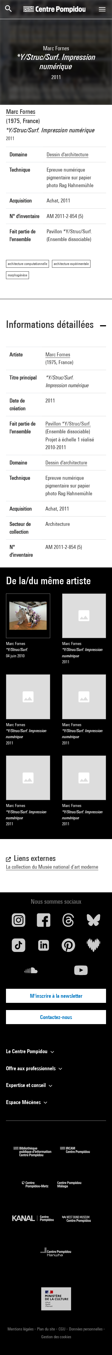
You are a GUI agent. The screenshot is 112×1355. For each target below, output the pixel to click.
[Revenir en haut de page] (98, 1341)
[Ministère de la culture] (56, 1298)
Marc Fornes (20, 111)
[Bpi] (36, 1155)
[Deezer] (93, 947)
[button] (56, 325)
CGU (62, 1329)
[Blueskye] (93, 922)
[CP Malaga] (73, 1189)
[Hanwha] (56, 1258)
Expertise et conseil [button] (26, 1085)
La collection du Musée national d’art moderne (52, 867)
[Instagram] (18, 922)
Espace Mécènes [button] (24, 1102)
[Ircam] (79, 1155)
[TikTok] (18, 947)
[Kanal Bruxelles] (37, 1224)
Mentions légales (20, 1329)
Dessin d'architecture (67, 154)
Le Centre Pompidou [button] (27, 1051)
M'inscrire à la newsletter (56, 996)
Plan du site (46, 1329)
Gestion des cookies (56, 1336)
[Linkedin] (43, 947)
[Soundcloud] (31, 973)
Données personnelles (86, 1329)
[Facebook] (43, 922)
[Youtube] (81, 973)
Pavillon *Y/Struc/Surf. (68, 423)
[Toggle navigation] (102, 9)
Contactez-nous (56, 1017)
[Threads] (68, 922)
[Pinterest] (68, 947)
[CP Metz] (39, 1189)
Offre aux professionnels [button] (31, 1068)
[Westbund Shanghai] (81, 1224)
